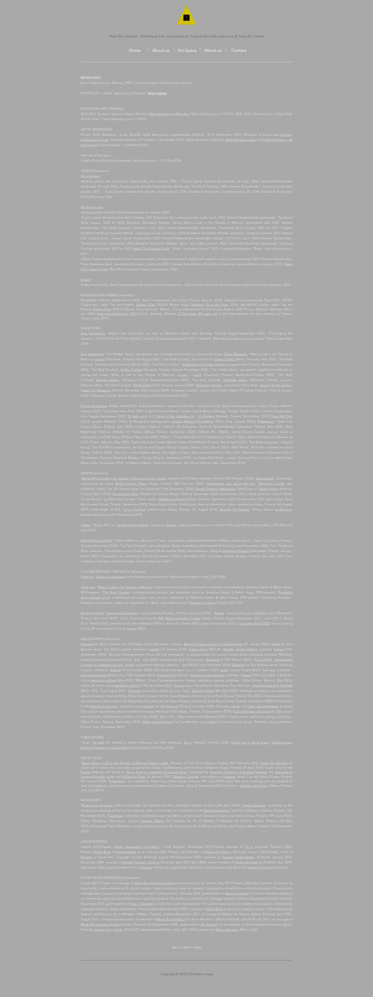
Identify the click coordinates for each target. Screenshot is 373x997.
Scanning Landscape (110, 577)
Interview (87, 644)
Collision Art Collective (179, 426)
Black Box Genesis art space (155, 883)
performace (283, 509)
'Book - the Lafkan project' (198, 243)
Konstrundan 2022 (126, 494)
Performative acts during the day (230, 483)
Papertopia (266, 421)
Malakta (146, 867)
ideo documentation (158, 722)
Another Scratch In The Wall (272, 685)
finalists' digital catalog (207, 675)
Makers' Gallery (130, 395)
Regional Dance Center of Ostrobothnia (213, 644)
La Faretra (175, 463)
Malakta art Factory (172, 499)
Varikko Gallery (131, 370)
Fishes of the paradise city (175, 416)
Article (276, 644)
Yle (279, 711)
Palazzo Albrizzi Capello (173, 447)
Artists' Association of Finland (136, 847)
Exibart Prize (145, 305)
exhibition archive (103, 680)
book (224, 670)
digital (129, 665)
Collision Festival (147, 426)
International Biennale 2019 (117, 314)
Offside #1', (208, 432)
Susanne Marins (152, 821)
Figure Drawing (254, 805)
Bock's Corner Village (131, 483)
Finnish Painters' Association (215, 489)
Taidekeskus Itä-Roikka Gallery (203, 364)
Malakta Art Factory (254, 786)
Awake (219, 613)
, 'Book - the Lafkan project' (189, 248)
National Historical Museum (268, 437)
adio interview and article (253, 711)
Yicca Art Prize (217, 305)
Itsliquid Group (203, 691)
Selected (197, 305)
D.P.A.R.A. (260, 613)
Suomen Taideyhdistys (238, 857)
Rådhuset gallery (235, 380)
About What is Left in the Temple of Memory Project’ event (124, 478)
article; (118, 930)
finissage (229, 777)
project (100, 359)
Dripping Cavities (208, 385)
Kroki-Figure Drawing (97, 805)
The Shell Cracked (116, 592)
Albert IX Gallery (241, 390)
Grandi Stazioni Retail (133, 525)
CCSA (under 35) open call (197, 314)
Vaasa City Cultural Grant (151, 248)
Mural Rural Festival (171, 919)
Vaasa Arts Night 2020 (254, 623)
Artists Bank (102, 852)
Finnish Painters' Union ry (141, 862)
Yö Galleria (206, 416)
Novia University (237, 893)
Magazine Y (214, 660)
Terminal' (120, 452)
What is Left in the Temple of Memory (125, 587)
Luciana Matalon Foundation (193, 421)
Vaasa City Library (202, 603)
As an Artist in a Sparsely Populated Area (156, 772)
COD (84, 442)
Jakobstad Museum (236, 551)
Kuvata (85, 772)
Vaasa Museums (235, 354)
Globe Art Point (133, 777)
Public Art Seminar (274, 763)
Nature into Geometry (122, 613)
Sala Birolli (191, 463)
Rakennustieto (126, 852)
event (197, 375)
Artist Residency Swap (241, 140)
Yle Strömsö (169, 706)
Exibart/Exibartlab (94, 675)
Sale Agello (170, 452)
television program (104, 706)
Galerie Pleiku (225, 359)
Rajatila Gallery (107, 380)
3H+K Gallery (143, 385)
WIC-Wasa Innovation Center (179, 618)
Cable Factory (268, 489)
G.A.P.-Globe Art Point (111, 338)
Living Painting (134, 509)
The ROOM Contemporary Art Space (119, 447)
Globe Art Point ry (248, 862)
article (235, 706)
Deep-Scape (264, 478)
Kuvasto (86, 857)
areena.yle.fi (102, 930)
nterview (135, 691)
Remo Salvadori (227, 930)
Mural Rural (215, 909)
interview (147, 706)
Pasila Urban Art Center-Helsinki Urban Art (162, 442)
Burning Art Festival (234, 509)
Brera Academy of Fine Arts (169, 114)
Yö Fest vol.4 (137, 416)
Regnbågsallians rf (217, 810)
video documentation (262, 706)
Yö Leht (98, 742)
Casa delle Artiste (279, 458)
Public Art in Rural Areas (249, 742)
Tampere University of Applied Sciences (238, 772)
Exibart (171, 525)
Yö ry (188, 742)
